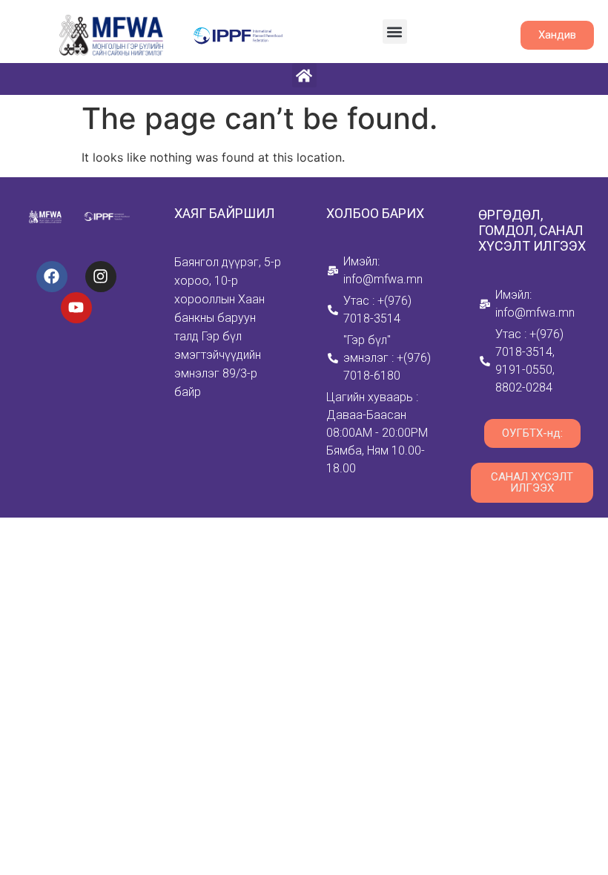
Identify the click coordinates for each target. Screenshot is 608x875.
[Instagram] (100, 276)
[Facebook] (51, 276)
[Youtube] (76, 307)
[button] (395, 31)
